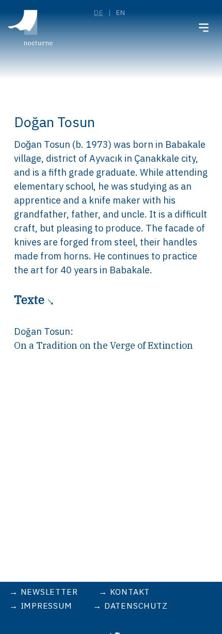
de (98, 12)
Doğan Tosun (42, 331)
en (120, 12)
